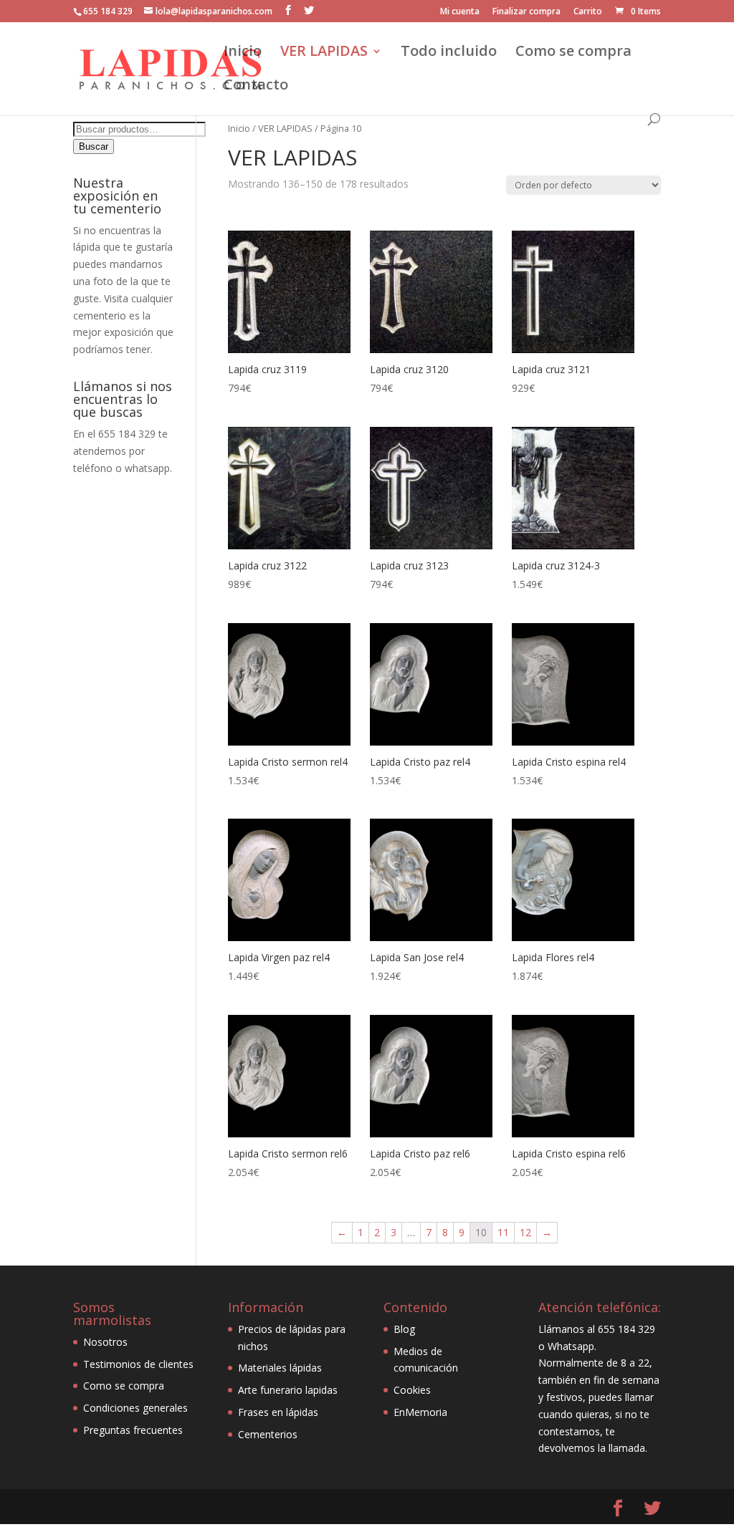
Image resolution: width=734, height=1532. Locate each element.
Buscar (93, 146)
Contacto (256, 87)
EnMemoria (420, 1412)
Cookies (412, 1390)
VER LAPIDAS (324, 53)
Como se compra (573, 53)
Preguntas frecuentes (133, 1430)
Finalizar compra (526, 12)
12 (525, 1232)
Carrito (587, 12)
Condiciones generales (135, 1408)
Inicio (243, 53)
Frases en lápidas (278, 1412)
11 (503, 1232)
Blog (404, 1329)
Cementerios (267, 1434)
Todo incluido (449, 53)
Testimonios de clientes (138, 1364)
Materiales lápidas (280, 1367)
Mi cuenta (460, 12)
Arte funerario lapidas (288, 1390)
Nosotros (105, 1342)
